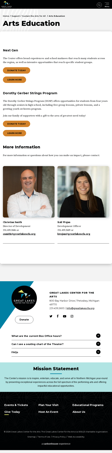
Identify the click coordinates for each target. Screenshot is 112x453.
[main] (56, 145)
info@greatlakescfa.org (80, 308)
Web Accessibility (76, 437)
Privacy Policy (58, 437)
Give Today (12, 412)
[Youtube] (64, 316)
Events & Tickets (16, 405)
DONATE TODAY (16, 70)
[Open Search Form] (99, 4)
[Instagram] (72, 316)
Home (6, 16)
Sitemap (31, 437)
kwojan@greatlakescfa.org (73, 234)
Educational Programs (87, 405)
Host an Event (48, 412)
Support (16, 16)
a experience (56, 444)
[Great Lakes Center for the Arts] (24, 299)
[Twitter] (50, 316)
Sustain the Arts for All (34, 16)
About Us (78, 412)
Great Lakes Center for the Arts (6, 4)
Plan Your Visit (48, 405)
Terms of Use (44, 437)
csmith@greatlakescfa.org (19, 234)
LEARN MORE (14, 79)
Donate (24, 319)
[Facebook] (58, 316)
